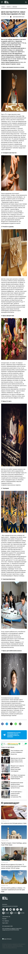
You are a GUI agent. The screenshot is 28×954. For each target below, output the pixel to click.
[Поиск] (26, 2)
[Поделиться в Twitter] (11, 724)
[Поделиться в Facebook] (2, 724)
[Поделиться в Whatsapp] (15, 724)
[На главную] (7, 2)
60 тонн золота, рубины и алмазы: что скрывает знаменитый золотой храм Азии (13, 889)
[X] (17, 909)
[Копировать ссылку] (20, 724)
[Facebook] (3, 909)
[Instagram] (14, 909)
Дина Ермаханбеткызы (18, 16)
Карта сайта (5, 923)
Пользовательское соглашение (10, 906)
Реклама (4, 918)
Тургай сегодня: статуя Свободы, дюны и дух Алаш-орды (14, 844)
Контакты (4, 904)
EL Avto (22, 913)
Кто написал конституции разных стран (13, 823)
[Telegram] (7, 909)
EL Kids (15, 913)
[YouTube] (10, 909)
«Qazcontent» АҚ (6, 916)
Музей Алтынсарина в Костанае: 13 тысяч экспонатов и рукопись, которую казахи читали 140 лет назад (13, 866)
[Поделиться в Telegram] (7, 724)
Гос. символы (5, 920)
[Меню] (2, 2)
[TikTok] (21, 909)
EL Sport (7, 913)
